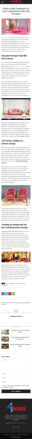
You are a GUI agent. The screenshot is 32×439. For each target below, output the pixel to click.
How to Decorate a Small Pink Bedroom (8, 303)
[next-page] (17, 352)
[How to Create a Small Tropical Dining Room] (5, 339)
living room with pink (21, 283)
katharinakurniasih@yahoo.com (18, 423)
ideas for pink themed (10, 283)
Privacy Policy (13, 434)
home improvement (13, 5)
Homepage (6, 434)
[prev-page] (14, 352)
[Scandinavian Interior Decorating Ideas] (5, 332)
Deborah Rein (16, 316)
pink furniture (5, 285)
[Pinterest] (9, 293)
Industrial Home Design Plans (23, 302)
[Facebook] (2, 293)
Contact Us (19, 434)
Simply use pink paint (20, 66)
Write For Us (25, 434)
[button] (2, 2)
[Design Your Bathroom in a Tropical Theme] (5, 346)
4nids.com (4, 37)
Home (2, 5)
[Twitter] (6, 293)
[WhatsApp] (13, 293)
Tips (6, 5)
